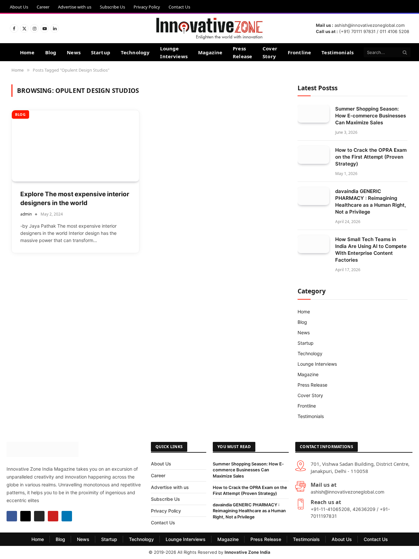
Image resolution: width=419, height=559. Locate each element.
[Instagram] (39, 516)
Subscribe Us (112, 7)
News (74, 52)
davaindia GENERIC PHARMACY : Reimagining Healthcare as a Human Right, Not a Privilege (370, 201)
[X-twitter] (25, 516)
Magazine (210, 52)
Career (43, 7)
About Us (19, 7)
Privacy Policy (147, 7)
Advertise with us (74, 7)
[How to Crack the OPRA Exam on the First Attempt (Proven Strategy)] (313, 155)
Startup (100, 52)
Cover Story (270, 52)
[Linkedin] (67, 516)
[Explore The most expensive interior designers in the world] (75, 146)
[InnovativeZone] (209, 28)
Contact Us (179, 7)
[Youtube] (53, 516)
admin (26, 214)
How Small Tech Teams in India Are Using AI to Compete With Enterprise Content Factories (371, 249)
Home (27, 52)
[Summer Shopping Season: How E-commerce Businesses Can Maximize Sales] (313, 114)
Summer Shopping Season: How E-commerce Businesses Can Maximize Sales (370, 116)
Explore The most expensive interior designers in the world (74, 198)
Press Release (242, 52)
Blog (51, 52)
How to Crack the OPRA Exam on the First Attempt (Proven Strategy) (371, 157)
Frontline (299, 52)
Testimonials (337, 52)
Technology (135, 52)
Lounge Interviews (174, 52)
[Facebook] (12, 516)
